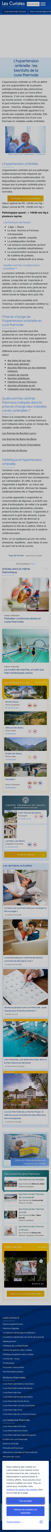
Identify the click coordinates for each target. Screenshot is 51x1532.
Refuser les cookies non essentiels (25, 1511)
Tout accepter (25, 1500)
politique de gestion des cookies (22, 1489)
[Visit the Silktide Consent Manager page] (41, 1522)
